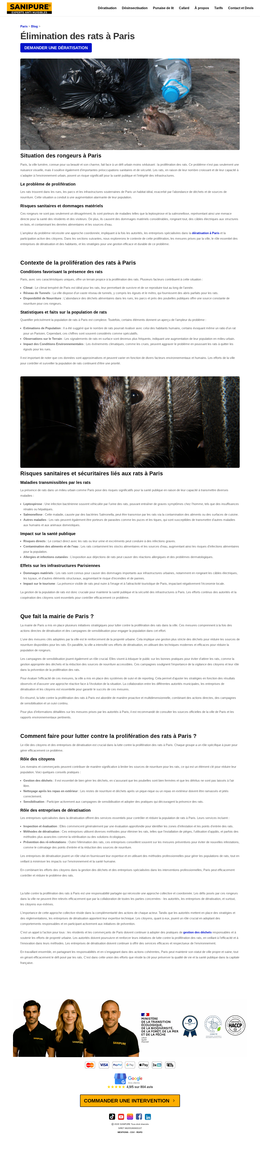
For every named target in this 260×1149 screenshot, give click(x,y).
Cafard (184, 8)
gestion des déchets (197, 932)
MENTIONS (123, 1132)
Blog (34, 26)
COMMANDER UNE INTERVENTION (126, 1100)
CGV (132, 1132)
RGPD (139, 1132)
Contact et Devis (241, 8)
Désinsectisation (135, 8)
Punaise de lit (163, 8)
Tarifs (218, 8)
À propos (202, 8)
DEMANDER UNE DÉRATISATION (56, 48)
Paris (24, 26)
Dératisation (107, 8)
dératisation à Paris (205, 233)
